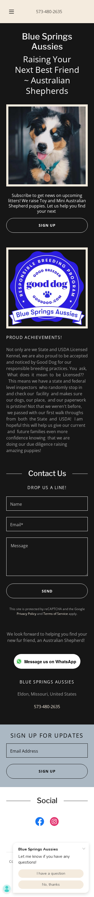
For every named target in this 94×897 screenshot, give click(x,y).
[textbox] (47, 503)
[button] (11, 11)
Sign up (47, 771)
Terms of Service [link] (55, 613)
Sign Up (47, 225)
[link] (47, 42)
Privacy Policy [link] (26, 613)
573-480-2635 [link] (49, 11)
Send (47, 591)
